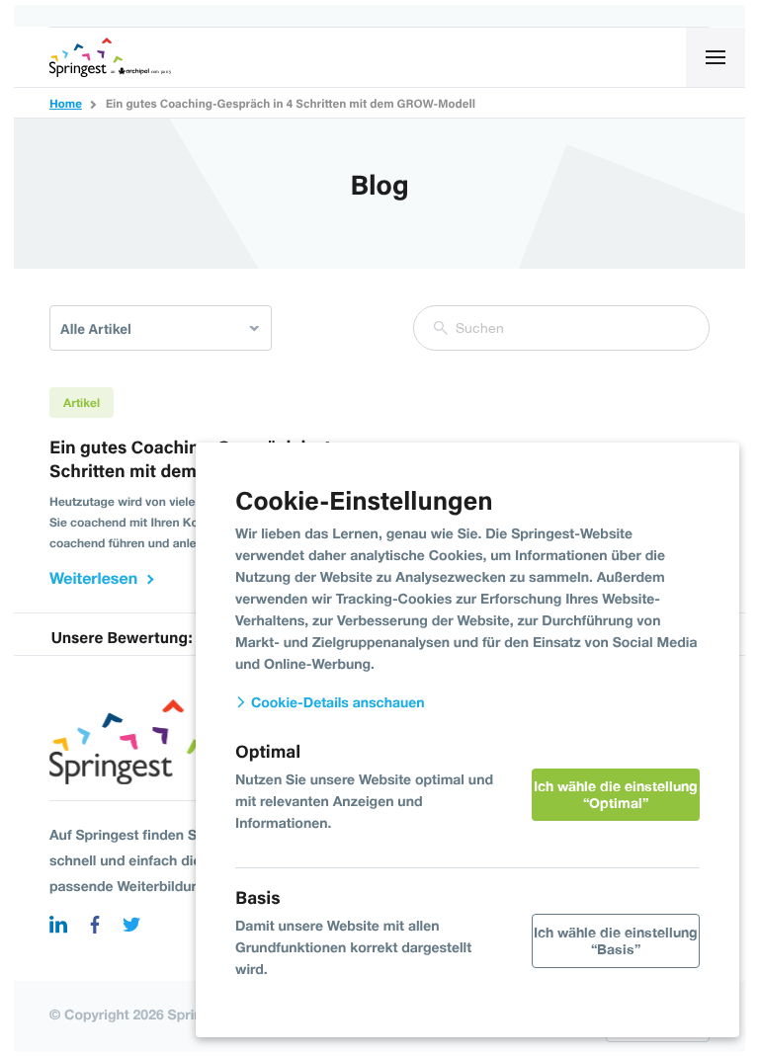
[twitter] (131, 926)
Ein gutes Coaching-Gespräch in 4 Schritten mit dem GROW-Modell (190, 459)
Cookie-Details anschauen (336, 702)
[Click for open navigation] (715, 57)
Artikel (81, 402)
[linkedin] (58, 926)
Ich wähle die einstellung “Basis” (616, 940)
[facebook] (95, 926)
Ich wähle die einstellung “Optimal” (616, 793)
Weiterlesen (93, 578)
